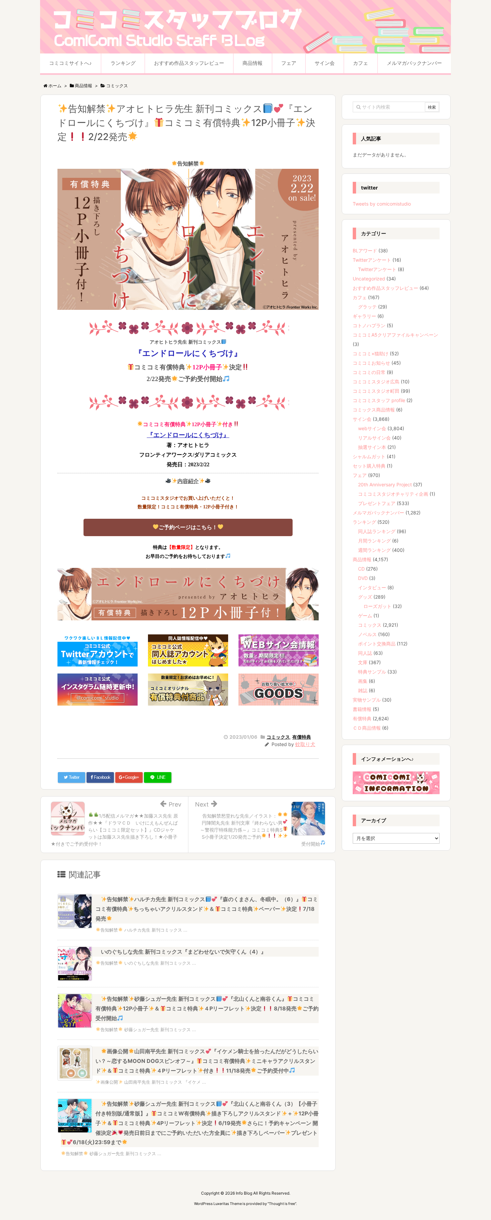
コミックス (278, 737)
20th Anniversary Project (385, 484)
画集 (362, 681)
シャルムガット (369, 456)
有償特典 (301, 737)
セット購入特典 (369, 466)
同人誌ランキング (376, 531)
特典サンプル (372, 672)
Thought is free (282, 1203)
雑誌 (362, 690)
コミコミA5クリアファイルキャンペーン (395, 335)
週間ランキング (374, 550)
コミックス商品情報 (374, 409)
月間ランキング (374, 540)
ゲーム (365, 615)
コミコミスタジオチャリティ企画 (393, 494)
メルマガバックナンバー (378, 512)
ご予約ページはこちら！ (188, 527)
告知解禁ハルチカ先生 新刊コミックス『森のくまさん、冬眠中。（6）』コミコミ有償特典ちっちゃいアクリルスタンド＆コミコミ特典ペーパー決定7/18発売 (207, 909)
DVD (363, 578)
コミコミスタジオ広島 (376, 381)
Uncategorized (369, 278)
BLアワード (365, 250)
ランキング (364, 522)
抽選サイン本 (372, 447)
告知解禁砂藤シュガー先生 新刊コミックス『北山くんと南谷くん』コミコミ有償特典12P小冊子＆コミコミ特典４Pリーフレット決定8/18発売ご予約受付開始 (207, 1008)
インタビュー (372, 587)
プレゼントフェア (376, 503)
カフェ (360, 297)
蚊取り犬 (305, 744)
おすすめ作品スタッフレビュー (385, 288)
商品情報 (362, 559)
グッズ (365, 597)
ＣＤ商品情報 (367, 728)
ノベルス (367, 634)
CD (361, 569)
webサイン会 (372, 428)
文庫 (362, 662)
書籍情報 (362, 709)
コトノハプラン (369, 325)
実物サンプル (367, 700)
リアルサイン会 (374, 438)
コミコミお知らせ (371, 363)
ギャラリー (364, 316)
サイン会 (362, 419)
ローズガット (377, 606)
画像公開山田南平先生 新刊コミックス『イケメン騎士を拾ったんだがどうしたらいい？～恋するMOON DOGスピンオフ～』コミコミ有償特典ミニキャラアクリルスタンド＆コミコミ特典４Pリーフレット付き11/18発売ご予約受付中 (207, 1061)
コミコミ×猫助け (370, 353)
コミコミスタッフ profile (379, 400)
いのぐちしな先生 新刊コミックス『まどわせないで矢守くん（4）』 (183, 951)
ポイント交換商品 (376, 643)
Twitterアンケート (372, 260)
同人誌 (365, 653)
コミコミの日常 (369, 372)
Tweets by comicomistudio (382, 204)
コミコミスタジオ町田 (376, 391)
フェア (360, 475)
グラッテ (367, 307)
